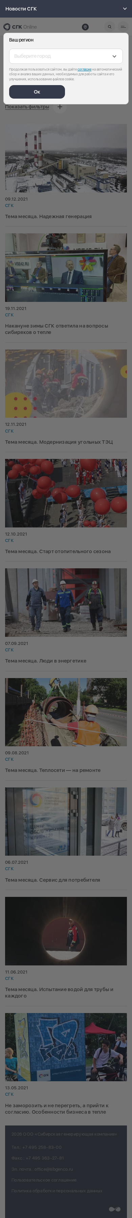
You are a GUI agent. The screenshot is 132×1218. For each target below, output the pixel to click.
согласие (84, 69)
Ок (37, 92)
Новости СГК (21, 9)
